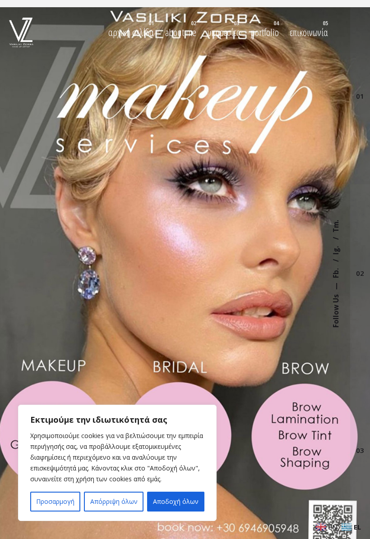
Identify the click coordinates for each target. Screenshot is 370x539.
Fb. (335, 273)
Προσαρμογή (55, 501)
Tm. (335, 226)
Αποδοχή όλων (176, 501)
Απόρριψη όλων (114, 501)
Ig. (335, 250)
